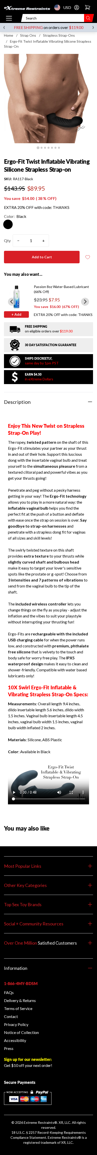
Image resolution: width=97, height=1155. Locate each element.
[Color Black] (8, 224)
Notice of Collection (21, 1032)
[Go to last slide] (12, 302)
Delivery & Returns (20, 1000)
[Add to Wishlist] (87, 257)
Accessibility (15, 1040)
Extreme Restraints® (64, 1137)
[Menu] (9, 18)
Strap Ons (28, 35)
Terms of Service (18, 1008)
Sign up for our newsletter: (28, 1059)
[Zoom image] (48, 98)
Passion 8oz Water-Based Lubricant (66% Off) (61, 289)
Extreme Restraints (39, 1122)
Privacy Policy (16, 1024)
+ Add (16, 314)
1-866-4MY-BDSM (21, 983)
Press (8, 1048)
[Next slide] (85, 302)
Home (8, 35)
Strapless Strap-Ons (59, 35)
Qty (7, 240)
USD (58, 7)
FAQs (9, 992)
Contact (11, 1016)
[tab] (38, 147)
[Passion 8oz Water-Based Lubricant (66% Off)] (16, 296)
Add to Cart (42, 257)
